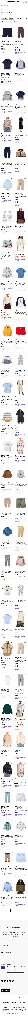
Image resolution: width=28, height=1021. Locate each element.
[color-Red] (10, 81)
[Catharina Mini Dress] (20, 446)
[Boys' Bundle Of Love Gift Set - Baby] (7, 216)
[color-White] (4, 81)
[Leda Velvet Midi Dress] (20, 124)
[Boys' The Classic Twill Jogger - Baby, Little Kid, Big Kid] (7, 152)
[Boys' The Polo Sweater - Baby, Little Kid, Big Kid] (7, 709)
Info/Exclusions (14, 936)
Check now (21, 972)
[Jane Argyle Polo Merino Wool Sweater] (20, 216)
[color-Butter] (15, 402)
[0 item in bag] (26, 2)
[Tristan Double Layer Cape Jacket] (7, 648)
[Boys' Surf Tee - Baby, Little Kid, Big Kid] (7, 446)
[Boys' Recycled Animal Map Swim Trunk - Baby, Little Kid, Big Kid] (20, 797)
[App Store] (5, 990)
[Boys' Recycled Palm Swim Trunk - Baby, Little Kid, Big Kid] (7, 243)
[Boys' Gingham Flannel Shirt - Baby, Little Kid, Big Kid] (7, 826)
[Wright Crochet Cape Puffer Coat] (20, 887)
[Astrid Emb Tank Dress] (20, 769)
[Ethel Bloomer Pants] (20, 387)
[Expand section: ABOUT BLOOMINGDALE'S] (14, 952)
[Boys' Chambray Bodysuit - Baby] (7, 532)
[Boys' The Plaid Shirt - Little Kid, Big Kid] (20, 561)
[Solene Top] (7, 301)
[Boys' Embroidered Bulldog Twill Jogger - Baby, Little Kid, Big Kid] (20, 532)
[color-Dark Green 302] (2, 844)
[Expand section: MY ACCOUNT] (14, 949)
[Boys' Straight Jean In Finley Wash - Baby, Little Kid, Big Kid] (7, 797)
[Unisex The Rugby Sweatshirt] (20, 64)
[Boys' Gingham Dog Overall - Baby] (20, 360)
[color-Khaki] (4, 49)
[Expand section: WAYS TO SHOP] (14, 956)
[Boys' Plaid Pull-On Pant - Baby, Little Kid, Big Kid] (7, 561)
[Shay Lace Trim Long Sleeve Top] (7, 740)
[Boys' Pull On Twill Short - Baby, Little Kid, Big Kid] (20, 331)
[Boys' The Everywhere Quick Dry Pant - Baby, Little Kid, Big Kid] (20, 648)
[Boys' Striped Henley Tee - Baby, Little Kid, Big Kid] (20, 95)
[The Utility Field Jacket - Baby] (7, 474)
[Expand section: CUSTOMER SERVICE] (14, 946)
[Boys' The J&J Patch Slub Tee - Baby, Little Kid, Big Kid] (7, 387)
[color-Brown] (15, 50)
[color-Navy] (2, 49)
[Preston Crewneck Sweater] (7, 124)
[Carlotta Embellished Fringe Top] (20, 619)
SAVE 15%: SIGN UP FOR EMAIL (14, 927)
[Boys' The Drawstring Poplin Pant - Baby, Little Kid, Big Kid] (20, 680)
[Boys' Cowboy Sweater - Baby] (7, 360)
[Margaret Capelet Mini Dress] (20, 416)
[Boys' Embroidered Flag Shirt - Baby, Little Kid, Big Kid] (7, 619)
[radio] (2, 49)
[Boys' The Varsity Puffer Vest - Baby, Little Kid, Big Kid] (7, 331)
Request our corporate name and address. (15, 1011)
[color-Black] (17, 402)
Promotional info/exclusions (13, 972)
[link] (7, 47)
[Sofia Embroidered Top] (20, 709)
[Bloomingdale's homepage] (2, 10)
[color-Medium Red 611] (4, 844)
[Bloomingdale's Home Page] (13, 2)
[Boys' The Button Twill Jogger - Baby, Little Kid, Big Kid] (20, 32)
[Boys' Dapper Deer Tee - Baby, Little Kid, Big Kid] (20, 474)
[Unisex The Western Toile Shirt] (7, 272)
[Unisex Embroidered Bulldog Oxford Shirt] (7, 184)
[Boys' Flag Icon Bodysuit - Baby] (7, 680)
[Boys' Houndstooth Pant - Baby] (7, 503)
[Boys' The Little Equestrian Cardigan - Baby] (20, 152)
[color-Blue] (6, 81)
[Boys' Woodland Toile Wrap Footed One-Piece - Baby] (20, 590)
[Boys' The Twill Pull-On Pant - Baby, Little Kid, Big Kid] (20, 184)
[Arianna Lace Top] (20, 243)
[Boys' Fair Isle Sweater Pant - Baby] (7, 858)
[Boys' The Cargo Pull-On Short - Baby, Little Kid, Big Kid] (20, 503)
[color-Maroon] (8, 81)
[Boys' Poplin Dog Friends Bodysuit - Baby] (20, 826)
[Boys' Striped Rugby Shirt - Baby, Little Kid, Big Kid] (7, 416)
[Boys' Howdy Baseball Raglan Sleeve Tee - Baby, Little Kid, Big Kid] (20, 301)
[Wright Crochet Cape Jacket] (20, 740)
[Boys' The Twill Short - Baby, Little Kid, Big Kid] (7, 32)
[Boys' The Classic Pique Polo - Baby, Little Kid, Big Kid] (7, 64)
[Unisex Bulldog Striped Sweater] (7, 95)
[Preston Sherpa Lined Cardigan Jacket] (7, 769)
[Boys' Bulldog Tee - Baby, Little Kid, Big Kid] (7, 590)
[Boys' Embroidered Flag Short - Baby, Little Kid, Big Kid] (20, 858)
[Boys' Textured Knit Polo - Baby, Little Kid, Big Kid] (20, 272)
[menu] (2, 2)
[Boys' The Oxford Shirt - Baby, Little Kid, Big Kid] (7, 887)
